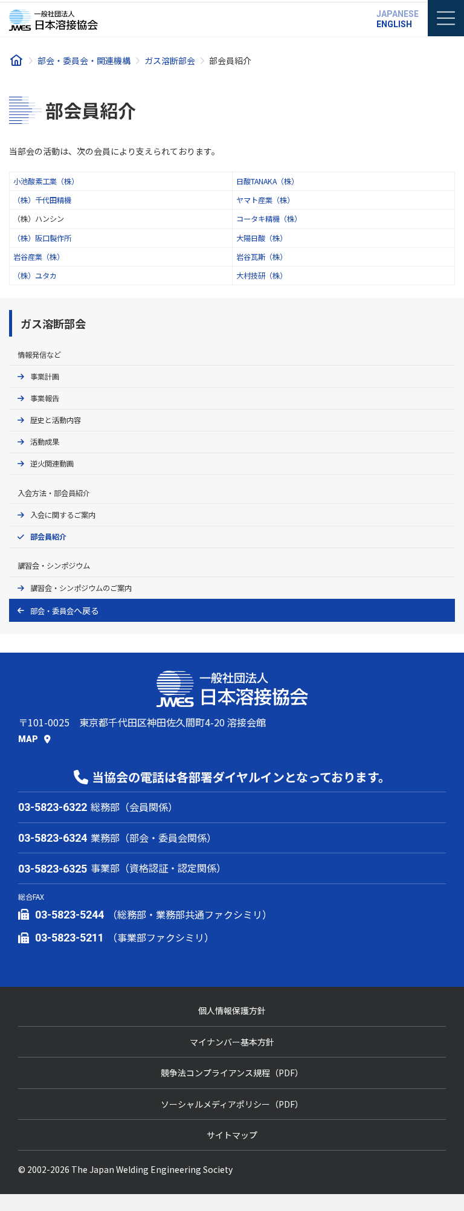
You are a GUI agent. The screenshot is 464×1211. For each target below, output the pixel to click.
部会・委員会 (52, 611)
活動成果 (44, 442)
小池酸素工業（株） (46, 181)
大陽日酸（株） (261, 238)
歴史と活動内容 (55, 420)
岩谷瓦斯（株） (261, 256)
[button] (34, 738)
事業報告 (44, 398)
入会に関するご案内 (62, 514)
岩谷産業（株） (38, 256)
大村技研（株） (261, 275)
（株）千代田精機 (42, 200)
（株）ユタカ (35, 275)
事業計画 (44, 376)
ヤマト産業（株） (265, 200)
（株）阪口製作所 (42, 238)
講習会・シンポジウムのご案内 (81, 588)
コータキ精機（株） (268, 218)
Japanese (397, 14)
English (394, 24)
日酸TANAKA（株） (267, 181)
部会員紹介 (48, 536)
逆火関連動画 (52, 464)
